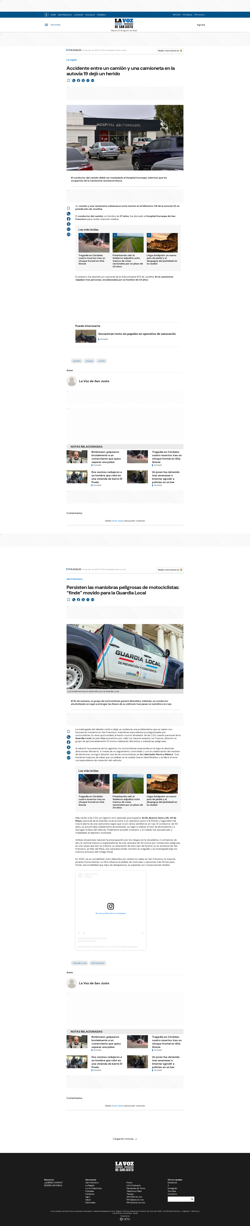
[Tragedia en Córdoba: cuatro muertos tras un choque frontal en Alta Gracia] (137, 456)
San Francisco (65, 15)
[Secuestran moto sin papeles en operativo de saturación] (85, 336)
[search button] (46, 15)
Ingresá (201, 24)
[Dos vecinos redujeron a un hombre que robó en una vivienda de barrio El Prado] (77, 476)
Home (53, 15)
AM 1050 (176, 15)
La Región (78, 15)
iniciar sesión (118, 520)
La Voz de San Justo (94, 381)
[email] (87, 80)
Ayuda (135, 1213)
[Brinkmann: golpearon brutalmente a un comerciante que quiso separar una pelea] (77, 456)
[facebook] (78, 80)
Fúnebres (101, 15)
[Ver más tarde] (69, 80)
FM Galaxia (187, 15)
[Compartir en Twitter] (83, 80)
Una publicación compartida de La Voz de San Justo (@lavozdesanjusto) (108, 947)
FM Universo (199, 15)
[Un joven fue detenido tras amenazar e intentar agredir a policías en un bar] (137, 476)
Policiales (90, 15)
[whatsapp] (73, 80)
